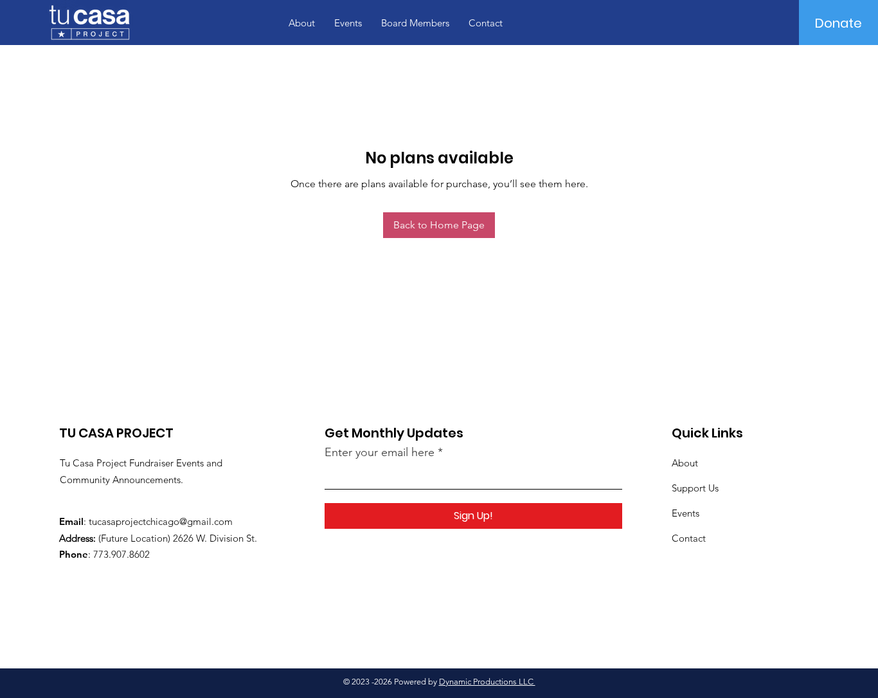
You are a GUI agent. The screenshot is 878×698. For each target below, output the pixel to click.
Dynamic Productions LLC (487, 681)
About (685, 463)
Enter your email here (380, 452)
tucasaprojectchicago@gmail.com (161, 521)
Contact (689, 538)
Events (685, 513)
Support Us (695, 488)
